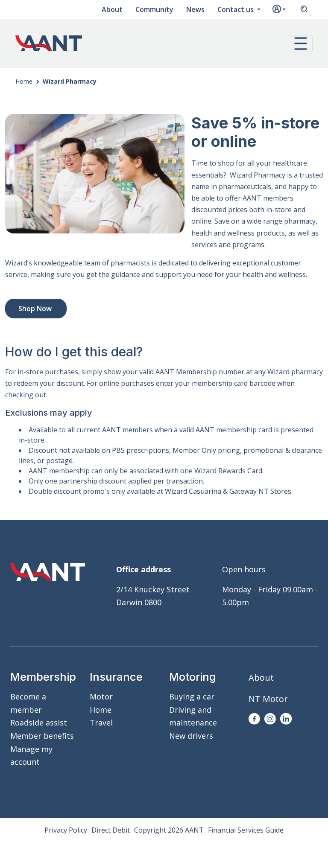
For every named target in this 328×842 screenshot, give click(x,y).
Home (23, 81)
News (195, 9)
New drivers (191, 736)
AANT (48, 43)
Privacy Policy (65, 830)
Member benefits (42, 736)
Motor (101, 696)
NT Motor (268, 699)
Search (304, 9)
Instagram (270, 719)
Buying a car (191, 696)
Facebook (254, 719)
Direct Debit (110, 830)
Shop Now (35, 308)
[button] (301, 43)
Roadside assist (38, 722)
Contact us (236, 9)
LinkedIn (286, 719)
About (112, 9)
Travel (101, 722)
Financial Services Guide (246, 830)
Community (154, 9)
